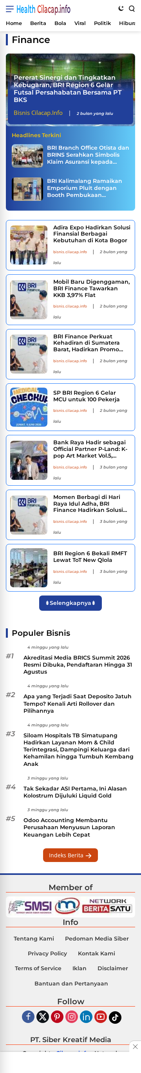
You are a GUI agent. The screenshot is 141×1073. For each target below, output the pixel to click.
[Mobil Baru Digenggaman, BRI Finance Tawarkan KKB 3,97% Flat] (28, 299)
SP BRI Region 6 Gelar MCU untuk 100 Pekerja (86, 396)
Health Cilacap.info (43, 9)
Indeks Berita (67, 855)
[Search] (131, 8)
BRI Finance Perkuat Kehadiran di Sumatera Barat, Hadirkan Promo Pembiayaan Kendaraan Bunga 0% (88, 343)
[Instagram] (71, 1017)
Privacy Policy (47, 953)
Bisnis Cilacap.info (38, 112)
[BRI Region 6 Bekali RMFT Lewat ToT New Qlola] (28, 567)
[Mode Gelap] (121, 8)
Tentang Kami (34, 938)
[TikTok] (115, 1017)
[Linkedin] (86, 1017)
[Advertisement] (70, 1063)
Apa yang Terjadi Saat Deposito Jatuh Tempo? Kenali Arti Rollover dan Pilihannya (78, 703)
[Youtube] (100, 1017)
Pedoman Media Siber (97, 938)
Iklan (79, 968)
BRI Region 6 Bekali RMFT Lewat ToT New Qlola (90, 556)
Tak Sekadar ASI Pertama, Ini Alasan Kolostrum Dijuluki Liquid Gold (75, 792)
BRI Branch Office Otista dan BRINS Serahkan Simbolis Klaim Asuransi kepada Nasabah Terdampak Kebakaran (88, 155)
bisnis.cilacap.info (70, 251)
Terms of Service (38, 968)
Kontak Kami (96, 953)
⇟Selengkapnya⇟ (70, 602)
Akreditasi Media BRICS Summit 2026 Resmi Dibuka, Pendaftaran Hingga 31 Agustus (78, 664)
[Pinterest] (57, 1017)
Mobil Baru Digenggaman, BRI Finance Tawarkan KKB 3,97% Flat (91, 288)
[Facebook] (28, 1017)
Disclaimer (113, 968)
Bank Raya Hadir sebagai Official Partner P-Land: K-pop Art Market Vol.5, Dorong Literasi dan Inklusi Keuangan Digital (91, 449)
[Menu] (11, 9)
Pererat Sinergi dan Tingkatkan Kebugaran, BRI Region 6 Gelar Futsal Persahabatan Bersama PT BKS (68, 89)
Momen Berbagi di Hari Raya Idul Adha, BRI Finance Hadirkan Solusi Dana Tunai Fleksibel (88, 503)
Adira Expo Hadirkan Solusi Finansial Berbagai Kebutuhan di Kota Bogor (91, 234)
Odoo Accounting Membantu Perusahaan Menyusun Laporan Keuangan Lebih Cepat (69, 827)
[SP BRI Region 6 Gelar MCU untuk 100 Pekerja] (28, 407)
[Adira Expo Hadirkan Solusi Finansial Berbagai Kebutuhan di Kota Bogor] (28, 245)
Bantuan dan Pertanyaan (71, 983)
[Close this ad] (135, 1046)
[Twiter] (42, 1017)
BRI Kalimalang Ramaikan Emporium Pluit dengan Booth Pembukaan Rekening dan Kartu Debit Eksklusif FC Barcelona (85, 188)
